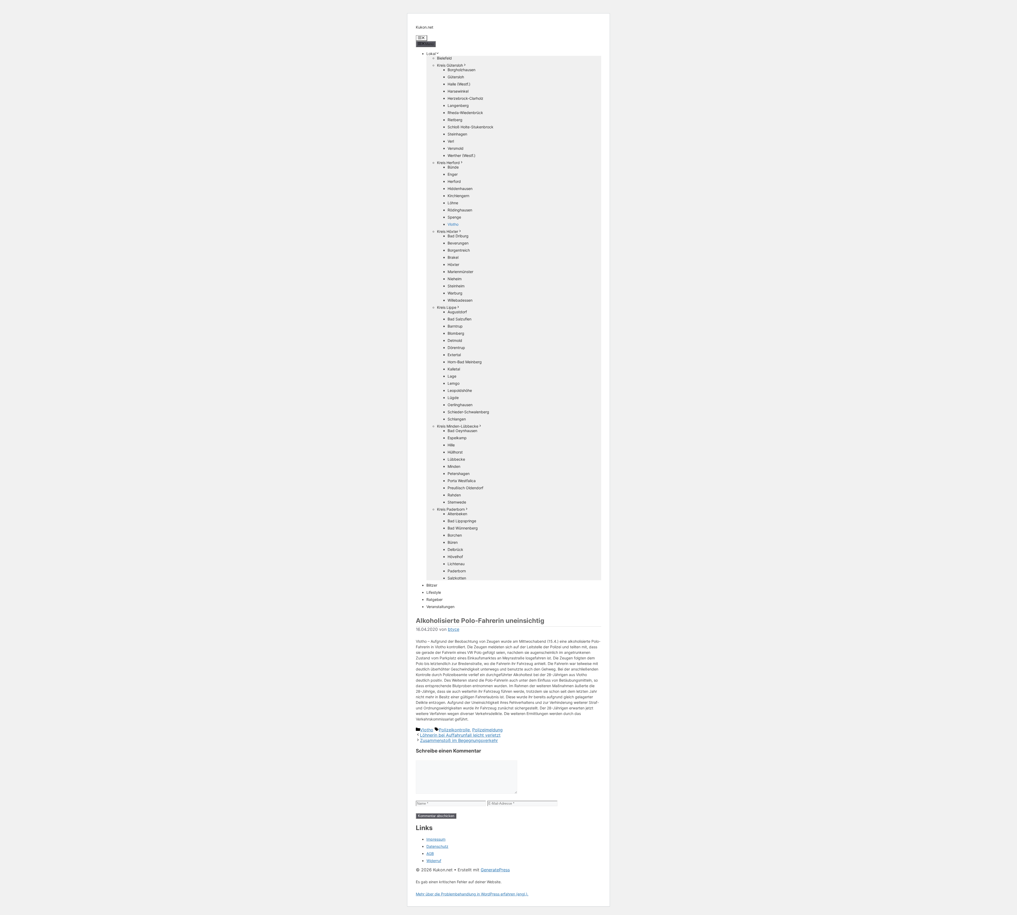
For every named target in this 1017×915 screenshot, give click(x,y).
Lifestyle (433, 592)
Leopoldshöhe (460, 390)
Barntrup (455, 326)
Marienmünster (460, 271)
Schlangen (457, 419)
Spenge (454, 217)
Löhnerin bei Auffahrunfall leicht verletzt (460, 735)
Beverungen (458, 243)
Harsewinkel (458, 91)
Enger (453, 174)
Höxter (453, 264)
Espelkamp (457, 438)
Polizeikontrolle (454, 729)
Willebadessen (460, 300)
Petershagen (459, 473)
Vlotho (453, 224)
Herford (454, 181)
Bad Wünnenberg (463, 528)
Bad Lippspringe (462, 521)
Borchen (455, 535)
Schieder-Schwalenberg (468, 412)
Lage (452, 376)
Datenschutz (437, 846)
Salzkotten (457, 578)
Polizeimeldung (487, 729)
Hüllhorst (455, 452)
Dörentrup (456, 347)
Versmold (455, 148)
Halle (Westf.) (459, 84)
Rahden (454, 495)
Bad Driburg (458, 236)
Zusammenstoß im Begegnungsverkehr (459, 740)
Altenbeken (457, 513)
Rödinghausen (460, 210)
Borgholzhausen (461, 69)
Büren (453, 542)
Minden (454, 466)
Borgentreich (459, 250)
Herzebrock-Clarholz (465, 98)
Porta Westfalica (462, 480)
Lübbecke (456, 459)
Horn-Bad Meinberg (465, 362)
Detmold (455, 340)
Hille (451, 445)
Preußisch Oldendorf (465, 488)
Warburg (455, 293)
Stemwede (457, 502)
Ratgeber (434, 599)
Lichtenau (456, 563)
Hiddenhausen (460, 188)
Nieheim (455, 279)
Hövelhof (455, 556)
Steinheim (456, 286)
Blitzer (431, 585)
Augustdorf (457, 312)
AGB (430, 853)
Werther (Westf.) (461, 155)
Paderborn (457, 571)
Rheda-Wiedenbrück (465, 112)
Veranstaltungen (440, 606)
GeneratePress (495, 869)
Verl (451, 141)
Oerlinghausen (460, 404)
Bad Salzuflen (459, 319)
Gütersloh (456, 77)
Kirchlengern (458, 195)
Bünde (453, 167)
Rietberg (455, 119)
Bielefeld (444, 58)
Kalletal (454, 369)
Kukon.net (424, 27)
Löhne (453, 203)
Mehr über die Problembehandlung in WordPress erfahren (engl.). (472, 894)
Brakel (453, 257)
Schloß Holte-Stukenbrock (470, 127)
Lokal (431, 53)
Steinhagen (457, 134)
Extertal (454, 354)
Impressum (435, 839)
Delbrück (455, 549)
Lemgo (454, 383)
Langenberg (458, 105)
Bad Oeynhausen (462, 430)
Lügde (453, 397)
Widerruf (433, 860)
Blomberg (456, 333)
